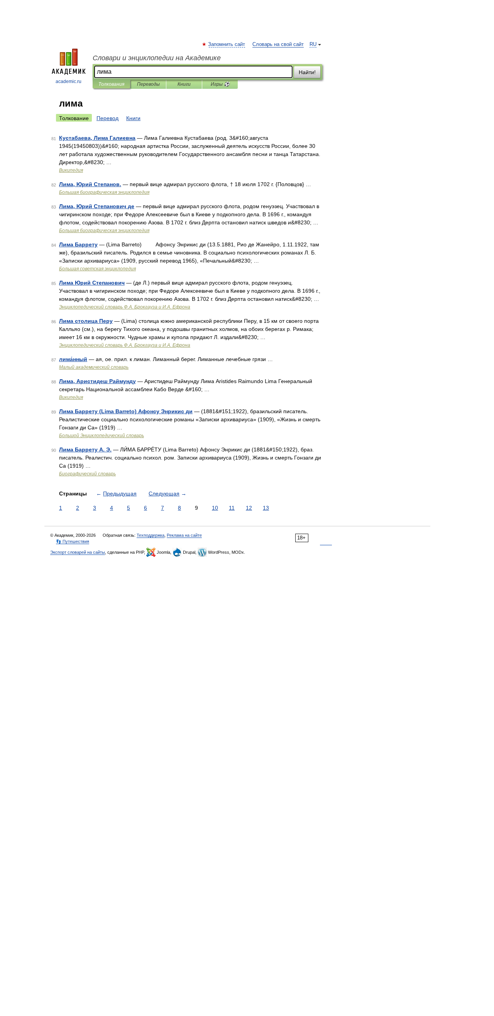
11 (232, 508)
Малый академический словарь (94, 367)
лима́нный (73, 359)
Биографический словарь (87, 474)
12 (249, 508)
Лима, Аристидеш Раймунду (97, 381)
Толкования (111, 84)
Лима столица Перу (86, 321)
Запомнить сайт (227, 44)
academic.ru (68, 81)
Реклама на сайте (184, 535)
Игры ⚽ (220, 84)
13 (266, 508)
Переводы (148, 84)
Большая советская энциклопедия (97, 268)
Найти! (307, 72)
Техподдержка (150, 535)
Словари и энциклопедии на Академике (157, 58)
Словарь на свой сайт (278, 44)
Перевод (107, 118)
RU (313, 44)
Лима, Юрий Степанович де (96, 206)
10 (215, 508)
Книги (184, 84)
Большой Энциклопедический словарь (101, 435)
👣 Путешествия (72, 541)
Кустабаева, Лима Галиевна (97, 138)
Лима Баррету (78, 244)
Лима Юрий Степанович (92, 283)
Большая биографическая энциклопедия (104, 192)
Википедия (71, 170)
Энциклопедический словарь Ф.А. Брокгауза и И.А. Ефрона (124, 307)
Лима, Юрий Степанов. (90, 184)
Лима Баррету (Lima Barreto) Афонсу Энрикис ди (126, 411)
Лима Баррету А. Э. (85, 449)
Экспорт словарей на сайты (77, 552)
